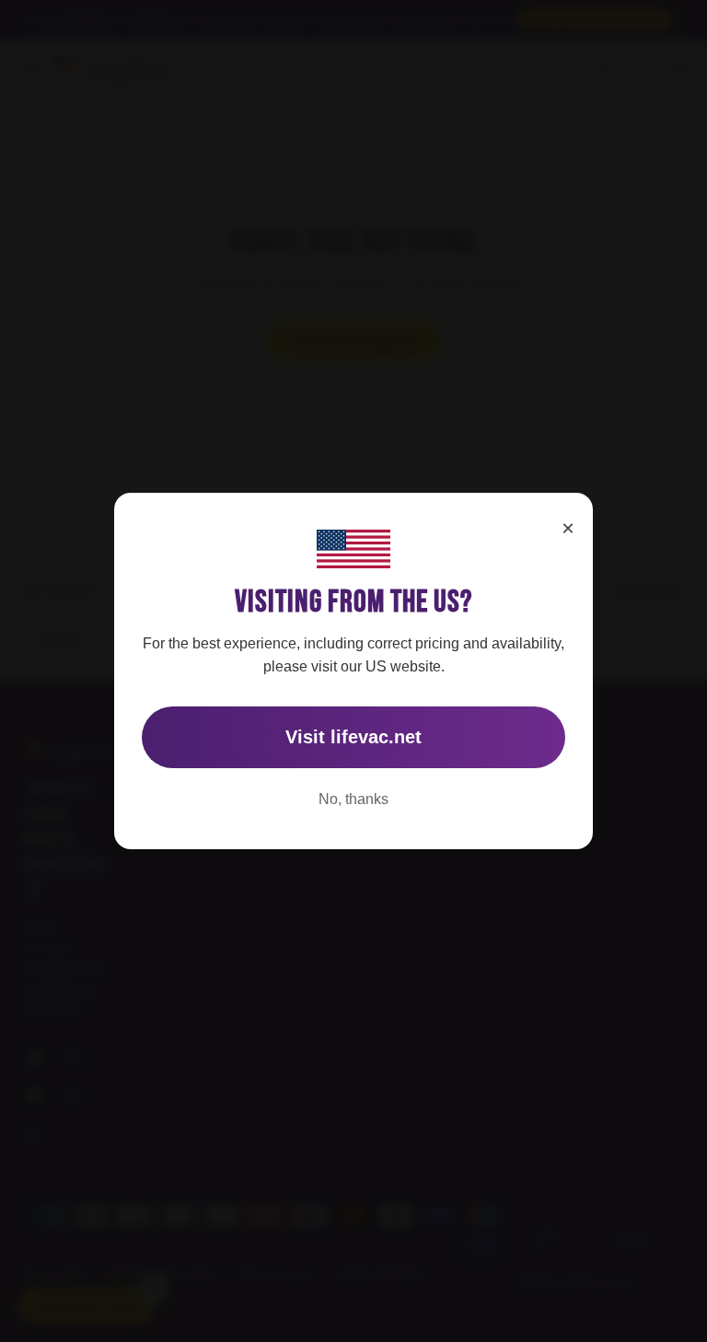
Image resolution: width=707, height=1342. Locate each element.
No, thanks (353, 799)
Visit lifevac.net (353, 737)
